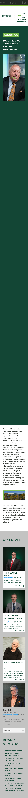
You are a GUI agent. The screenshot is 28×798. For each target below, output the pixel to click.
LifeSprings (21, 21)
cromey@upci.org (8, 621)
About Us (22, 15)
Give (24, 13)
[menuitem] (13, 2)
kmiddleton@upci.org (9, 667)
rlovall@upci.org (8, 577)
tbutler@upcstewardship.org (10, 714)
